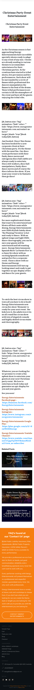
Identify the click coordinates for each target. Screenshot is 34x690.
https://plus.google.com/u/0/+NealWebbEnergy (17, 427)
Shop (3, 636)
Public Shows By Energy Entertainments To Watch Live (17, 496)
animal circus (6, 654)
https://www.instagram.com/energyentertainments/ (16, 415)
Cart (3, 631)
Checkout (4, 639)
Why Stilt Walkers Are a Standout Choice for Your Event (17, 459)
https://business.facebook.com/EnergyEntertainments (17, 403)
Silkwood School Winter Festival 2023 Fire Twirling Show (17, 514)
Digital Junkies (21, 687)
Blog (3, 656)
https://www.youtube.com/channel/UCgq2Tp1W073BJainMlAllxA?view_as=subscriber (17, 440)
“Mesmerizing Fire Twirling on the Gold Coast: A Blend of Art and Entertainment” (17, 477)
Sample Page (6, 629)
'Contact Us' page (19, 536)
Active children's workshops (10, 646)
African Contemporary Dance (10, 651)
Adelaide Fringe (6, 649)
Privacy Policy (23, 685)
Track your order (7, 634)
